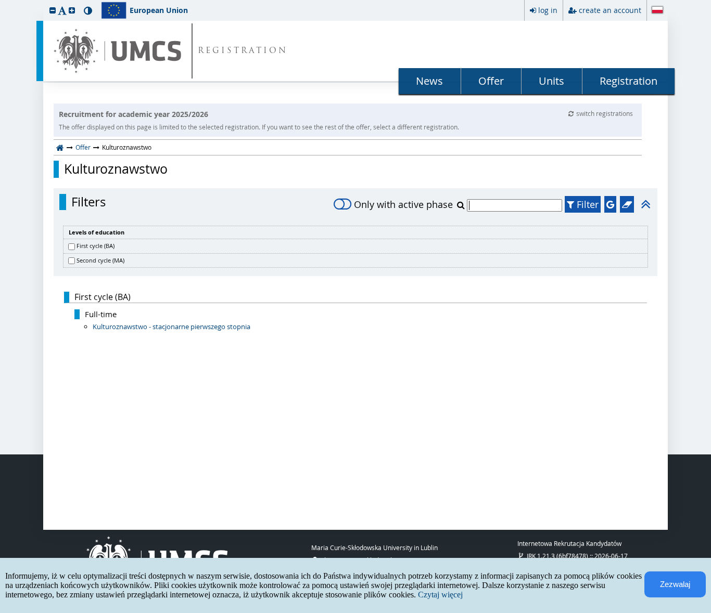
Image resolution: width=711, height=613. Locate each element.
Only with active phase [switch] (403, 204)
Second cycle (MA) (100, 260)
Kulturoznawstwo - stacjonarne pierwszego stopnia (171, 326)
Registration (628, 81)
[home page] (60, 147)
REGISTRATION (243, 51)
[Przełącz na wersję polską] (657, 11)
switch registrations (604, 113)
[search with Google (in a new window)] (610, 204)
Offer (491, 81)
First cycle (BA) (96, 246)
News (429, 81)
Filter (586, 204)
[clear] (627, 204)
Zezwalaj (675, 584)
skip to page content (2, 2)
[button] (52, 10)
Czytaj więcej (440, 594)
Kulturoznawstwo (116, 169)
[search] (462, 205)
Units (551, 81)
